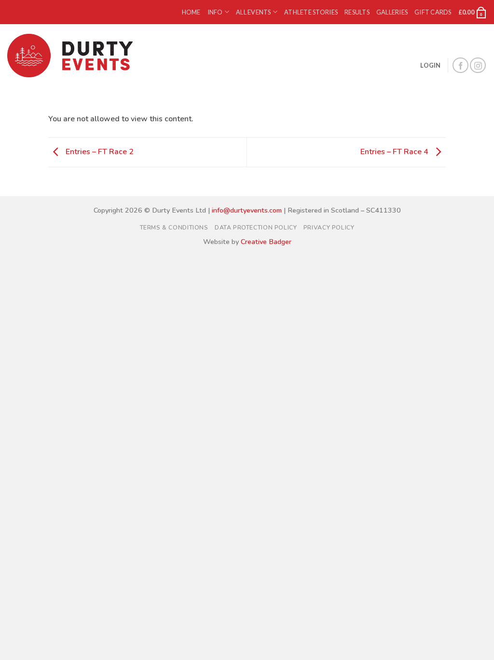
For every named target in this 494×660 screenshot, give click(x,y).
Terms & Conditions (174, 227)
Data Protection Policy (256, 227)
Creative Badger (266, 241)
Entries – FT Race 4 (395, 151)
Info (215, 12)
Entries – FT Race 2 (99, 151)
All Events (253, 12)
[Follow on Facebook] (460, 65)
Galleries (392, 12)
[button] (472, 12)
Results (357, 12)
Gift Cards (433, 12)
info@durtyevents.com (247, 210)
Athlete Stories (311, 12)
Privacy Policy (329, 227)
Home (191, 12)
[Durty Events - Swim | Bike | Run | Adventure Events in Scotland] (72, 55)
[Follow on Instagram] (478, 65)
